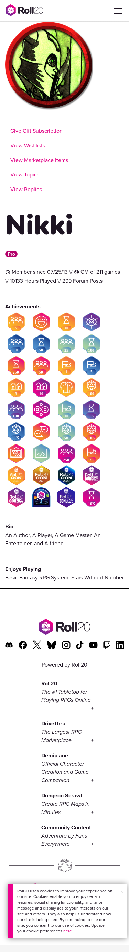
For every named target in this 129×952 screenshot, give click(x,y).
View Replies (26, 189)
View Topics (24, 174)
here (67, 931)
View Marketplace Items (39, 160)
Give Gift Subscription (36, 130)
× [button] (121, 891)
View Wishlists (27, 145)
